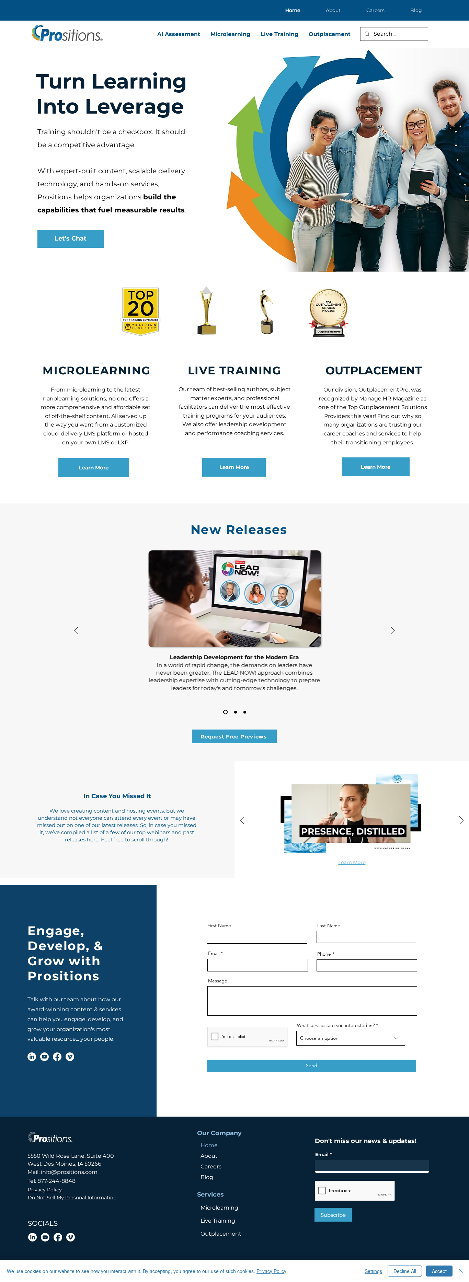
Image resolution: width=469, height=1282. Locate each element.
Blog (207, 1177)
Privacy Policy (271, 1271)
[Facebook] (57, 1056)
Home (209, 1145)
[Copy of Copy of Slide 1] (244, 712)
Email (213, 953)
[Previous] (76, 631)
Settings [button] (373, 1271)
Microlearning (219, 1207)
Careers (211, 1166)
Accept (439, 1271)
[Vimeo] (70, 1056)
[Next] (393, 631)
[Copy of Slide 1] (235, 712)
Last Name (328, 925)
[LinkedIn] (31, 1056)
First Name (219, 925)
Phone (324, 954)
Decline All (404, 1271)
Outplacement (221, 1234)
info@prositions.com (69, 1172)
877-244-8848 (56, 1181)
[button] (234, 736)
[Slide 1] (225, 712)
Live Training (218, 1220)
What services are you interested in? (336, 1025)
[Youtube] (44, 1056)
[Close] (461, 1271)
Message (217, 980)
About (209, 1156)
